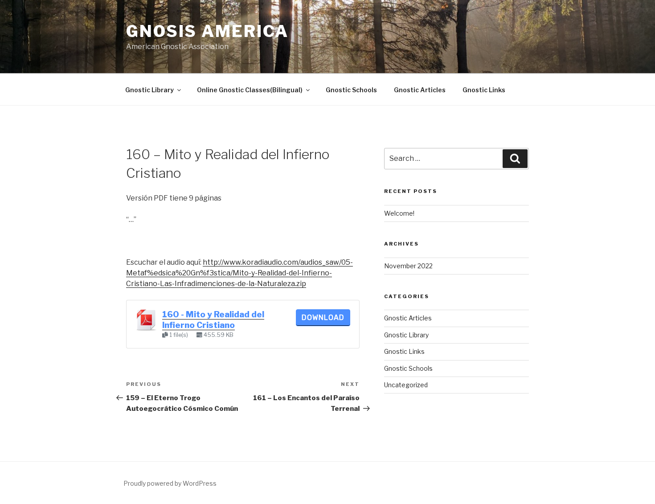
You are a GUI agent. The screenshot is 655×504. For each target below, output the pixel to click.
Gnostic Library (149, 90)
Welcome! (399, 213)
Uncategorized (406, 385)
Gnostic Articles (420, 90)
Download (323, 317)
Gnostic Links (484, 90)
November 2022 (408, 266)
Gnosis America (207, 31)
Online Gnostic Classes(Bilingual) (250, 90)
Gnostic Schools (351, 90)
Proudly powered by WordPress (170, 483)
